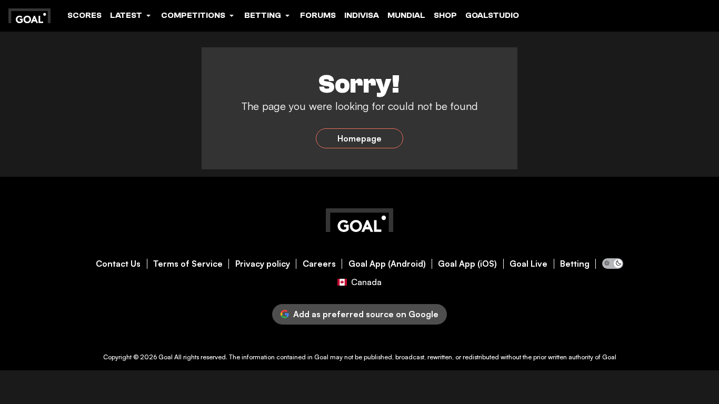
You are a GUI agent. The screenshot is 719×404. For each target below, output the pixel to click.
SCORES (84, 15)
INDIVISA (361, 15)
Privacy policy (262, 264)
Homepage (359, 138)
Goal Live (528, 264)
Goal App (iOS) (467, 264)
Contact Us (118, 264)
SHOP (445, 15)
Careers (319, 264)
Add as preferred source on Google (365, 314)
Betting (575, 264)
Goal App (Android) (387, 264)
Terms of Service (188, 264)
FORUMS (318, 15)
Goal (165, 357)
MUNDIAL (406, 15)
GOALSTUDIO (492, 15)
